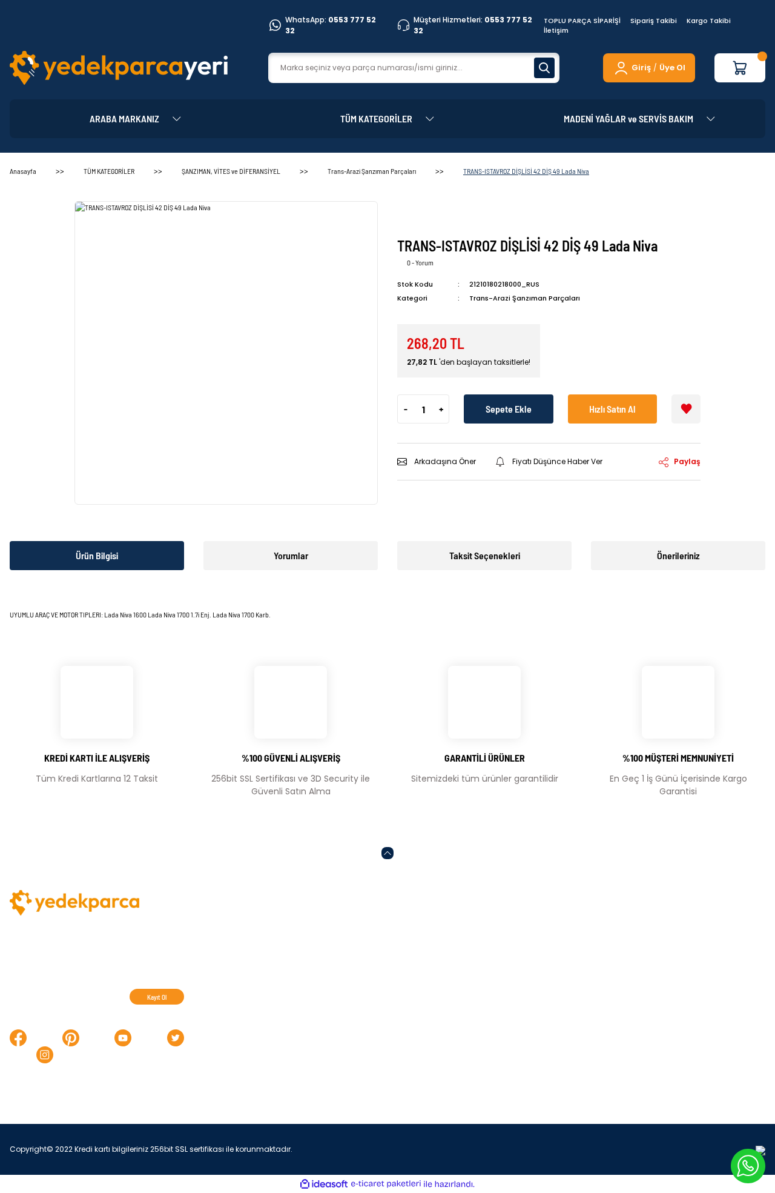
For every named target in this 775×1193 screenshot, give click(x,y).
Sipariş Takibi (653, 20)
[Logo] (119, 68)
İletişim (556, 30)
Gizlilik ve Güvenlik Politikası (496, 997)
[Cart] (739, 67)
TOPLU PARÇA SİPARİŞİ (582, 20)
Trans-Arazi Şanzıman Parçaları (524, 298)
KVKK (450, 957)
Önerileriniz (678, 555)
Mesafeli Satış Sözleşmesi (493, 937)
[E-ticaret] (386, 1183)
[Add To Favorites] (686, 409)
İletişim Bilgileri (643, 937)
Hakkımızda (636, 1017)
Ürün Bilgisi (97, 555)
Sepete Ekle (509, 408)
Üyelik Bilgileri (640, 957)
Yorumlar (291, 555)
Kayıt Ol (157, 997)
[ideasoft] (324, 1184)
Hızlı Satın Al (612, 408)
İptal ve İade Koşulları (484, 977)
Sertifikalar (290, 957)
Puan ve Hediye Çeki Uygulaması (681, 977)
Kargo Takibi (709, 20)
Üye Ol (672, 67)
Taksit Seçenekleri (484, 555)
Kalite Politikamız (303, 937)
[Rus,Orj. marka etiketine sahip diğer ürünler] (433, 216)
